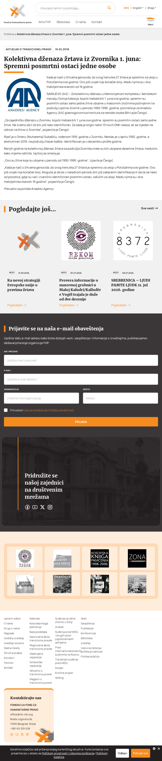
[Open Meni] (150, 21)
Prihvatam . (42, 410)
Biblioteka (63, 22)
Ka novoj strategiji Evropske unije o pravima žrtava (23, 285)
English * (138, 8)
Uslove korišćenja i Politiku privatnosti (49, 410)
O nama (81, 22)
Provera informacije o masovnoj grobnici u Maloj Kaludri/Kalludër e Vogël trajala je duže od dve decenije (80, 289)
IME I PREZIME (11, 351)
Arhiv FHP (45, 22)
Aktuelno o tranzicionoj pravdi (28, 49)
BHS (126, 8)
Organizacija (11, 389)
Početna (9, 34)
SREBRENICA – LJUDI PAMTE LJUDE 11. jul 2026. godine (130, 285)
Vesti (12, 272)
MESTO (86, 389)
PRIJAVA (81, 422)
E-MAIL (8, 370)
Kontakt (97, 22)
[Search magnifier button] (109, 8)
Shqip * (151, 8)
